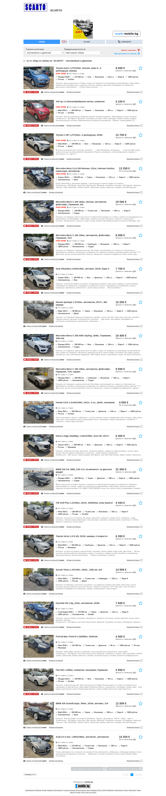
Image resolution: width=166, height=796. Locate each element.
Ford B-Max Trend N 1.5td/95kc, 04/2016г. (77, 636)
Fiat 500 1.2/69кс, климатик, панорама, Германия (82, 670)
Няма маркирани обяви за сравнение (123, 769)
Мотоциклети (58, 790)
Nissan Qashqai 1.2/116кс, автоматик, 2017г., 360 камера (81, 303)
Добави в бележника (73, 92)
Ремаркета (111, 790)
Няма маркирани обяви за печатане (87, 769)
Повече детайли (54, 92)
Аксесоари (132, 790)
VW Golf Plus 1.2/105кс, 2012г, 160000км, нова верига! (84, 503)
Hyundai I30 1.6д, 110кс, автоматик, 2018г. (78, 603)
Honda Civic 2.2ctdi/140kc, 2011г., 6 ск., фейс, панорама (85, 402)
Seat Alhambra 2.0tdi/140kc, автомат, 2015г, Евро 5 (82, 269)
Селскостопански (69, 790)
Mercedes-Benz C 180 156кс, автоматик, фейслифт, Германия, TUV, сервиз (83, 370)
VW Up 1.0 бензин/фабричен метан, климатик (80, 101)
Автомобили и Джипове (33, 790)
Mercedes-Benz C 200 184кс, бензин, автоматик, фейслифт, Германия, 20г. (81, 203)
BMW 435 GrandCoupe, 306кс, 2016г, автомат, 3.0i (82, 703)
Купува (77, 792)
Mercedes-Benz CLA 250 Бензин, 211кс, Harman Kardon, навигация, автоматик (85, 169)
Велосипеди (119, 790)
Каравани (93, 790)
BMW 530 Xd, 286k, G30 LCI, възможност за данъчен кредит (84, 470)
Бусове (44, 790)
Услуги (83, 792)
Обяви (42, 42)
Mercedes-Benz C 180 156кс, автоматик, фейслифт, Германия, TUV (83, 236)
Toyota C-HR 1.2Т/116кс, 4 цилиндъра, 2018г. (79, 135)
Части (126, 790)
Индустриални (81, 790)
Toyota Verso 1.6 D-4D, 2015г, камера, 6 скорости (81, 536)
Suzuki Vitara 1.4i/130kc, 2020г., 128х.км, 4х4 (79, 569)
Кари (88, 790)
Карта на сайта (91, 792)
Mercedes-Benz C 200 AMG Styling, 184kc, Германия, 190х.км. (83, 336)
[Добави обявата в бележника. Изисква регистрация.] (141, 68)
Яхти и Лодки (102, 790)
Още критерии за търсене (125, 54)
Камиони (50, 790)
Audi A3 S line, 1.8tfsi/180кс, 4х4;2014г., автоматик (82, 737)
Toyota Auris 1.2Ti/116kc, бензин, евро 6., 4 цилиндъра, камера (78, 69)
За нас (87, 42)
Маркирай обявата (133, 92)
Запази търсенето (128, 50)
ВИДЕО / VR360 (32, 92)
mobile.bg (89, 782)
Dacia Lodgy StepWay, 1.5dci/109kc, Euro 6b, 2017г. (82, 436)
